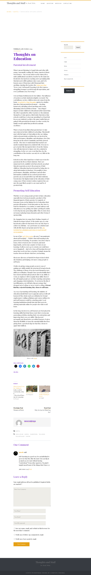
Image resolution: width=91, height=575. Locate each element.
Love (65, 57)
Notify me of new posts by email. (26, 539)
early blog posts (27, 236)
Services (58, 3)
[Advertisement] (45, 26)
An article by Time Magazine (27, 102)
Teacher (42, 434)
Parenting (34, 434)
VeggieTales (20, 436)
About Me (50, 3)
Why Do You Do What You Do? (43, 411)
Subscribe (69, 90)
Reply (30, 469)
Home (43, 3)
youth (28, 436)
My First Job (29, 393)
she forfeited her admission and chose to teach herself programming (30, 230)
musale (21, 452)
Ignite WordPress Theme (36, 573)
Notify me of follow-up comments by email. (30, 535)
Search (66, 44)
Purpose (66, 74)
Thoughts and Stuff (16, 3)
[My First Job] (31, 389)
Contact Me (67, 3)
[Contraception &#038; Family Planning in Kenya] (44, 389)
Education (19, 434)
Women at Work (19, 410)
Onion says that (41, 85)
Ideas (65, 66)
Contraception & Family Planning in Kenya (44, 394)
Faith (65, 62)
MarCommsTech (68, 79)
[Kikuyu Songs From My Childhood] (20, 393)
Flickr (35, 358)
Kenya (15, 12)
